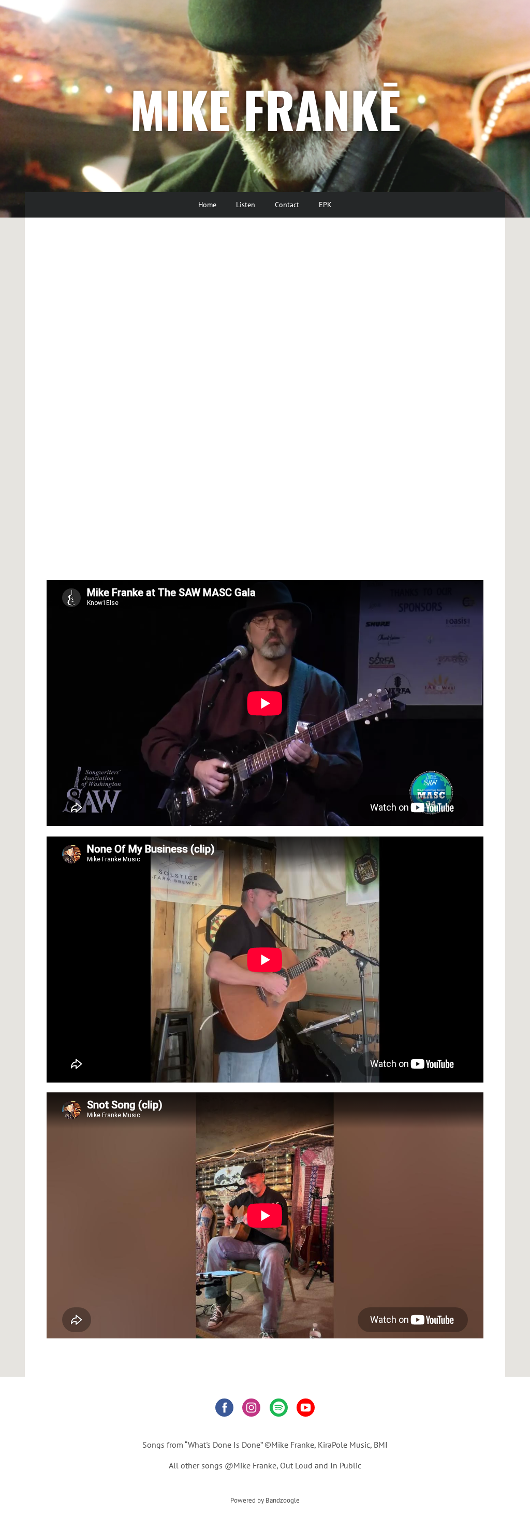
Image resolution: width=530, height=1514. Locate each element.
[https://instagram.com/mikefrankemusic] (251, 1409)
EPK (325, 204)
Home (207, 204)
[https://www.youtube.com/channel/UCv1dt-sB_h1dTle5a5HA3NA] (306, 1409)
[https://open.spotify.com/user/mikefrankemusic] (279, 1409)
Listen (245, 204)
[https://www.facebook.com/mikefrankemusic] (224, 1409)
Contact (287, 204)
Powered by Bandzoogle (265, 1500)
